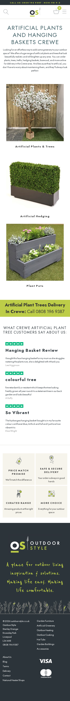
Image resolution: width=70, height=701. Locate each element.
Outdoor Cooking (45, 635)
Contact (6, 675)
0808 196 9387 (10, 644)
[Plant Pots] (35, 280)
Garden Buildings (45, 644)
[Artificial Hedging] (35, 210)
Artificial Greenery (46, 625)
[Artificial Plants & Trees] (35, 140)
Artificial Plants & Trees (35, 146)
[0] (56, 13)
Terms (6, 666)
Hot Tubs (41, 639)
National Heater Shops (13, 680)
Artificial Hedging (35, 216)
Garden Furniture (45, 621)
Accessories (43, 648)
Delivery (7, 671)
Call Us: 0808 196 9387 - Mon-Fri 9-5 (35, 2)
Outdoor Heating (45, 630)
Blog (5, 661)
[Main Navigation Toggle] (64, 12)
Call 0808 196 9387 (35, 308)
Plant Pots (35, 286)
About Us (7, 657)
